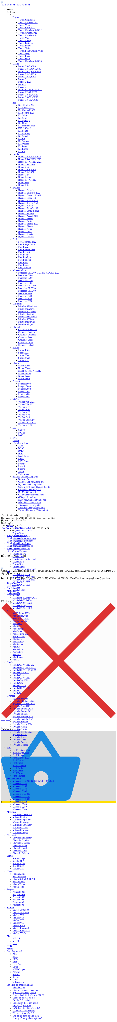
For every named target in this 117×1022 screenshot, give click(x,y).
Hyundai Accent (25, 218)
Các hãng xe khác (21, 443)
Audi (20, 445)
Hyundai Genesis (26, 236)
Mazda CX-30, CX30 (28, 100)
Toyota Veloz (24, 25)
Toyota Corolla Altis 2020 (30, 61)
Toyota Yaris (24, 48)
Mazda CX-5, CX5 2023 (29, 71)
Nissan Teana (24, 376)
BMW (21, 451)
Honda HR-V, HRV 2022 (30, 162)
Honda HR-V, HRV (27, 180)
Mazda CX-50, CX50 (28, 97)
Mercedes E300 (25, 301)
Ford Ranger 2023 (26, 244)
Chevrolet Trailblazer (27, 329)
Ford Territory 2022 (27, 242)
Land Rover (23, 456)
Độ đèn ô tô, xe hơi (27, 492)
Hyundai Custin (25, 221)
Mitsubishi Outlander (27, 316)
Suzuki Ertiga (24, 350)
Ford (15, 239)
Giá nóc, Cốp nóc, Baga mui (31, 482)
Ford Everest (24, 252)
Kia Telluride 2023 (26, 105)
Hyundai (16, 187)
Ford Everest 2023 (26, 249)
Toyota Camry (24, 40)
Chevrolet (17, 327)
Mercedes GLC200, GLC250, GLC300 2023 (38, 273)
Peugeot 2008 (24, 389)
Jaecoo (16, 440)
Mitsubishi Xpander (27, 311)
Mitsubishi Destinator (28, 306)
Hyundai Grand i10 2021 (29, 195)
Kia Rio (21, 138)
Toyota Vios (23, 38)
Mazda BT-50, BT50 (27, 92)
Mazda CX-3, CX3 (27, 76)
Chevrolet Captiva (26, 332)
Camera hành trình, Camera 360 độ (34, 487)
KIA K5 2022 (24, 128)
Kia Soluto (23, 131)
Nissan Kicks (24, 365)
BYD (15, 438)
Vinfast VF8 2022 (26, 404)
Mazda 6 (22, 79)
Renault (21, 466)
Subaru (21, 469)
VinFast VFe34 (25, 425)
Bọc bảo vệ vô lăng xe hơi (30, 484)
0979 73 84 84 (23, 4)
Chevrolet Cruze (25, 342)
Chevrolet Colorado (27, 334)
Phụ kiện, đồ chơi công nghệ (25, 476)
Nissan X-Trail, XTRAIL (29, 371)
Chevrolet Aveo (25, 337)
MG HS (22, 430)
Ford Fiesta (23, 262)
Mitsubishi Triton (26, 319)
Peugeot (16, 381)
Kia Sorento (23, 136)
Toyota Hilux (24, 58)
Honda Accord (25, 177)
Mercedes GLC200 (27, 285)
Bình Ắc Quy (24, 479)
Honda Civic (24, 167)
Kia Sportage (24, 120)
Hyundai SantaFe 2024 (28, 208)
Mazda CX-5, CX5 (27, 74)
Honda (16, 154)
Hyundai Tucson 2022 (28, 203)
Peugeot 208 (24, 391)
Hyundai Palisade (26, 190)
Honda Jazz (23, 182)
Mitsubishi (17, 303)
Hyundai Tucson (25, 205)
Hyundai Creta (25, 231)
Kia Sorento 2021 (26, 113)
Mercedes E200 (25, 296)
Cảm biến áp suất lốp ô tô (29, 489)
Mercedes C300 (25, 283)
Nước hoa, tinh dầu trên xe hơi (32, 500)
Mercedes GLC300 (27, 291)
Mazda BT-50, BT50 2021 (30, 89)
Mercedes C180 (25, 275)
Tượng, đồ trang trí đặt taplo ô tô (33, 510)
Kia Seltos (23, 115)
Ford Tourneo (24, 267)
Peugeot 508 (24, 396)
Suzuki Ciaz (23, 360)
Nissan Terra (24, 378)
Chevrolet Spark (25, 340)
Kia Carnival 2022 (26, 110)
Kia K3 (21, 151)
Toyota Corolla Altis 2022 (30, 30)
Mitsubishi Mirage (26, 322)
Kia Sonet (22, 118)
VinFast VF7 (24, 407)
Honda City (23, 174)
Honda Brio (23, 185)
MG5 (20, 435)
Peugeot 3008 (24, 386)
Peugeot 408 (24, 394)
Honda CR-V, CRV (27, 169)
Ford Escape (24, 265)
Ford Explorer (24, 260)
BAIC (21, 448)
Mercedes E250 (25, 298)
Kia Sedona (23, 141)
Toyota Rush (24, 56)
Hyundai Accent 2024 (28, 216)
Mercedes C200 (25, 278)
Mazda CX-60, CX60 (28, 94)
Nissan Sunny (24, 373)
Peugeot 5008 (24, 383)
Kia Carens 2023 (26, 107)
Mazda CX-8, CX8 (27, 66)
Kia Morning (24, 133)
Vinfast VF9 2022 (26, 402)
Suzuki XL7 (23, 353)
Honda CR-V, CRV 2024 (29, 156)
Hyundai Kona (25, 229)
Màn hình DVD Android (29, 502)
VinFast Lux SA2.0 (27, 422)
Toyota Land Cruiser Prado (30, 51)
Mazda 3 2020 (24, 82)
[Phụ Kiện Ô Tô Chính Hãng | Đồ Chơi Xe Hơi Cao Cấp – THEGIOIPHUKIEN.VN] (58, 2)
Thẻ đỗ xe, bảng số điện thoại (31, 507)
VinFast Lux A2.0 (26, 420)
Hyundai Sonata (25, 234)
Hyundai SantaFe (26, 213)
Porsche (21, 463)
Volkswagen (23, 474)
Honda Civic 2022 (26, 164)
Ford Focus (23, 254)
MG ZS (21, 433)
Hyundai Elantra (25, 226)
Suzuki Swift (24, 358)
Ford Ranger (24, 247)
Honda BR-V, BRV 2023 (29, 159)
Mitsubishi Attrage (26, 314)
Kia (14, 102)
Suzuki (16, 347)
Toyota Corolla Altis (27, 35)
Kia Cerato (23, 123)
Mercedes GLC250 (27, 288)
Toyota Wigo (24, 53)
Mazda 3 (22, 84)
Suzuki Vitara (24, 355)
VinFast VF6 (24, 409)
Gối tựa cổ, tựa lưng (27, 497)
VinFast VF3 (24, 414)
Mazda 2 (22, 87)
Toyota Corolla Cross (28, 22)
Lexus (21, 458)
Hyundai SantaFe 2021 (28, 211)
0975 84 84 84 (8, 4)
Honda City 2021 (26, 172)
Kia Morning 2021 (26, 125)
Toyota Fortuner (25, 43)
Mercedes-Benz (20, 270)
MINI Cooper (24, 461)
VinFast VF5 (24, 412)
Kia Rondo (23, 149)
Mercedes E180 (25, 293)
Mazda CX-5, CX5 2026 (29, 69)
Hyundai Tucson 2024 (28, 200)
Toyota (16, 17)
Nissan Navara (25, 368)
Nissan (16, 363)
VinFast (16, 399)
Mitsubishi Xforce (26, 309)
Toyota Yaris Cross (26, 20)
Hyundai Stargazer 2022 (29, 193)
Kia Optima (23, 143)
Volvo (21, 471)
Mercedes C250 (25, 280)
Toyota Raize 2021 (26, 27)
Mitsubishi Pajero (26, 324)
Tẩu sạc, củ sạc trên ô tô (29, 505)
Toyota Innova (24, 45)
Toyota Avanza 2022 (27, 33)
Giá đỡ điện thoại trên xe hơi (31, 494)
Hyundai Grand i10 (27, 198)
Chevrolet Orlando (26, 345)
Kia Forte (22, 146)
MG (14, 427)
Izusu (20, 453)
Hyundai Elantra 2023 (28, 223)
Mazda (16, 64)
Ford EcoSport (25, 257)
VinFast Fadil (24, 417)
